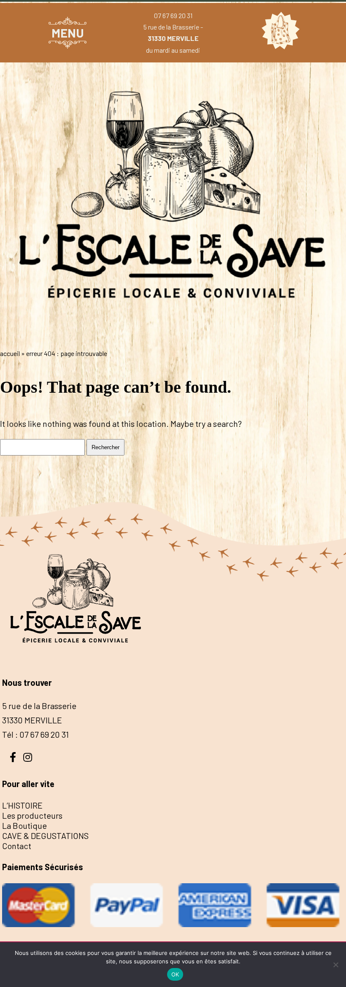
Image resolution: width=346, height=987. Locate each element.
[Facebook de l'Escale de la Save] (12, 756)
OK (175, 974)
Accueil (10, 353)
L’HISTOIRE (22, 805)
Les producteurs (32, 815)
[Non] (335, 964)
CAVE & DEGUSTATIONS (45, 836)
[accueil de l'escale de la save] (173, 336)
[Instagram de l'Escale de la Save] (27, 756)
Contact (16, 846)
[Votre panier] (278, 32)
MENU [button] (67, 32)
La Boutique (24, 825)
